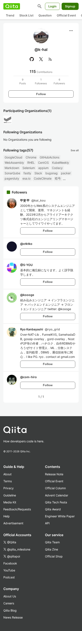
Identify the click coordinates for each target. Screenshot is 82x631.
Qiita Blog (10, 610)
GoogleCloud (13, 157)
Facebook (10, 563)
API (47, 523)
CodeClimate (43, 178)
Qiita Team (52, 542)
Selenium (28, 168)
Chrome (31, 157)
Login (52, 6)
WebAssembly (14, 162)
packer (66, 173)
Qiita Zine (51, 549)
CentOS (43, 162)
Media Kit (9, 502)
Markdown (12, 168)
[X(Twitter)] (41, 59)
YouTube (9, 570)
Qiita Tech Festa (56, 502)
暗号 (58, 178)
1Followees (41, 81)
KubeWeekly (60, 162)
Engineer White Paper (60, 516)
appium (43, 168)
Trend (10, 15)
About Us (9, 596)
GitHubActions (49, 157)
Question (45, 15)
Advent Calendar (56, 495)
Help (6, 516)
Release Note (54, 474)
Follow (41, 94)
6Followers (59, 81)
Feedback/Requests (17, 509)
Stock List (26, 15)
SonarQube (12, 173)
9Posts (22, 81)
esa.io (26, 178)
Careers (8, 603)
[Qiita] (11, 6)
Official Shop (54, 556)
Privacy (8, 488)
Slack (38, 173)
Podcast (9, 577)
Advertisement (13, 523)
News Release (13, 617)
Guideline (9, 495)
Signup (70, 6)
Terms (7, 481)
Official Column (55, 488)
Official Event (66, 15)
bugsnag (51, 173)
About (7, 474)
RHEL (31, 162)
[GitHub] (31, 59)
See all (75, 150)
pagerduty (12, 178)
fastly (27, 173)
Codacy (57, 168)
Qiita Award (53, 509)
